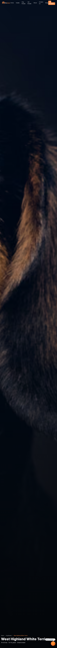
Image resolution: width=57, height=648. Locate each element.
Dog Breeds (23, 2)
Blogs (46, 2)
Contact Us (41, 2)
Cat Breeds (29, 2)
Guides (17, 2)
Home (12, 2)
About (35, 2)
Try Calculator (51, 2)
